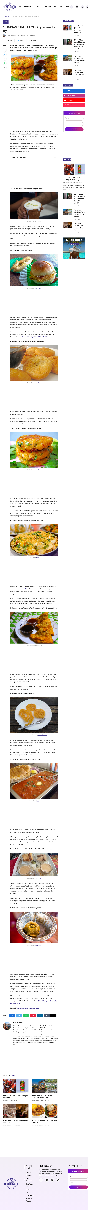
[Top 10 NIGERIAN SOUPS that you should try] (45, 1110)
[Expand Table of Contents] (55, 158)
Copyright (30, 1195)
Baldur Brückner (42, 735)
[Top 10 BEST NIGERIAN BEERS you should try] (16, 1086)
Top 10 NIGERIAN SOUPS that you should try (44, 1121)
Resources (58, 7)
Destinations (29, 7)
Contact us (29, 1185)
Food (16, 16)
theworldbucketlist (9, 1100)
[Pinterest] (4, 58)
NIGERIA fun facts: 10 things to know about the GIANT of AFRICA (79, 44)
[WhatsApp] (4, 63)
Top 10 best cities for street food (27, 1008)
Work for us (29, 1191)
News (67, 7)
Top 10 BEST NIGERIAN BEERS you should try (15, 1097)
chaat (26, 589)
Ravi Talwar (38, 878)
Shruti (37, 557)
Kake (38, 801)
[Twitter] (4, 54)
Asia (6, 21)
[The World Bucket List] (10, 7)
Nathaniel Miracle (37, 1100)
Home (20, 7)
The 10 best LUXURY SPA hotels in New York (15, 1121)
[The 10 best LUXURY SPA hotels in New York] (16, 1110)
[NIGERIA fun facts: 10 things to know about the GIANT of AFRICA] (67, 42)
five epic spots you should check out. (34, 337)
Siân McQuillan (12, 35)
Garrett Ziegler (38, 945)
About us (29, 1175)
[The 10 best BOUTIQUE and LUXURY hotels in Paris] (45, 1086)
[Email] (4, 67)
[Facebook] (4, 50)
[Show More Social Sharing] (40, 40)
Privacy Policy (29, 1199)
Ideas (39, 7)
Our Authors (29, 1179)
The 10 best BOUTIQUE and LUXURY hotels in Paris (42, 1097)
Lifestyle (47, 7)
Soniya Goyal (37, 382)
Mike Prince (38, 288)
